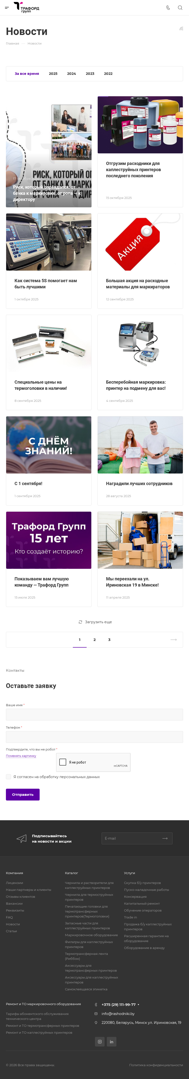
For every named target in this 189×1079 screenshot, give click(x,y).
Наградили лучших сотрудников (139, 483)
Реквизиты (15, 910)
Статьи (11, 931)
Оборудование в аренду (144, 948)
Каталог (71, 873)
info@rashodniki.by (118, 1014)
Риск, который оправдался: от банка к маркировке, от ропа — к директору (47, 193)
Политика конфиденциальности (156, 1065)
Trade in (130, 917)
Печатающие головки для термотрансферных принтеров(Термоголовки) (87, 911)
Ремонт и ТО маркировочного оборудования (43, 1004)
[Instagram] (100, 1041)
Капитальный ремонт (142, 903)
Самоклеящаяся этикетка (86, 989)
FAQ (9, 917)
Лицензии (14, 883)
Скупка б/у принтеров (142, 883)
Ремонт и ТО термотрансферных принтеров (42, 1026)
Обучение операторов (143, 910)
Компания (14, 873)
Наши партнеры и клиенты (28, 890)
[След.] (171, 639)
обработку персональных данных (70, 777)
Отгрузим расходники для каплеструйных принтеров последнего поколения (133, 169)
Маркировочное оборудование (91, 935)
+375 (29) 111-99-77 (119, 1004)
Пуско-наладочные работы (146, 890)
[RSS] (181, 28)
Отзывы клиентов (20, 897)
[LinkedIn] (111, 1041)
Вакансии (14, 903)
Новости (13, 924)
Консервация (135, 897)
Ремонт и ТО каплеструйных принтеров (39, 1032)
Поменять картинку (21, 756)
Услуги (129, 873)
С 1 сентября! (28, 483)
